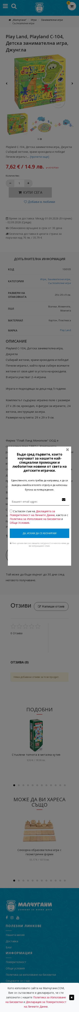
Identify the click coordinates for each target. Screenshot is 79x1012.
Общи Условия (19, 523)
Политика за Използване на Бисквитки (35, 519)
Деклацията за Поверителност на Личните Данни (32, 513)
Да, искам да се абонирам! (40, 533)
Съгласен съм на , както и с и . (39, 517)
